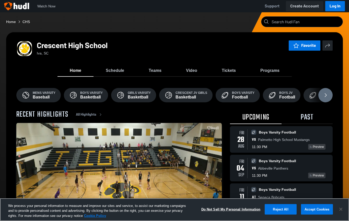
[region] (174, 209)
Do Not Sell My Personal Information (231, 209)
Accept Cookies (317, 209)
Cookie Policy (95, 216)
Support (272, 6)
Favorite (308, 45)
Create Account (304, 6)
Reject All (280, 209)
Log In (335, 6)
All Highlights (86, 114)
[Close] (340, 209)
